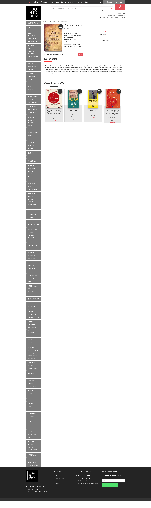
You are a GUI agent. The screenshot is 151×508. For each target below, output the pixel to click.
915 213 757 (121, 14)
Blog (86, 2)
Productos (44, 2)
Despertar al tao (73, 110)
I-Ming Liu (73, 113)
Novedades (55, 2)
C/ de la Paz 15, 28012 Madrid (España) (113, 17)
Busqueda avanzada (107, 10)
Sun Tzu (66, 28)
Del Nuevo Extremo (75, 35)
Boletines (79, 2)
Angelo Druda (114, 117)
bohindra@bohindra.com (117, 15)
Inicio (30, 2)
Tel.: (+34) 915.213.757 (84, 476)
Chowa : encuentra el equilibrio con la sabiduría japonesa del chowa (53, 111)
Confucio (94, 113)
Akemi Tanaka (55, 116)
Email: (61, 54)
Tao (54, 21)
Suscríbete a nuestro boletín (110, 485)
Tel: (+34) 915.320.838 (84, 478)
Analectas (93, 110)
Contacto (56, 483)
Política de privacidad (59, 481)
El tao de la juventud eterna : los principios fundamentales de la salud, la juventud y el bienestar (113, 112)
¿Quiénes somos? (58, 476)
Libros (36, 2)
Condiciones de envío (59, 478)
